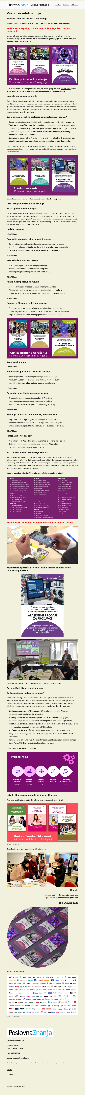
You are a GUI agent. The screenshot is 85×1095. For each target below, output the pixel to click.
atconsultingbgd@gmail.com (67, 898)
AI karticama (66, 89)
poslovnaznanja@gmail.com (67, 895)
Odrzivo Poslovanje (40, 5)
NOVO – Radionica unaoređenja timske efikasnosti (32, 795)
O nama (10, 1075)
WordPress (21, 1086)
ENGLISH (74, 5)
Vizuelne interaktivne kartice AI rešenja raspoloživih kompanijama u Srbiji (35, 473)
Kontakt (58, 5)
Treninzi (66, 5)
